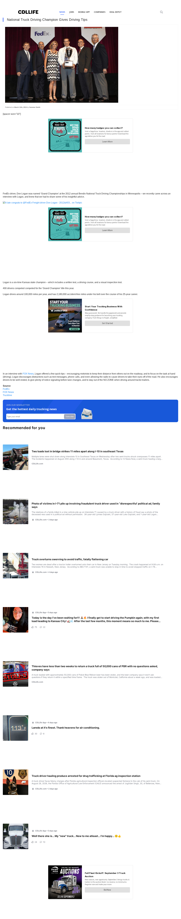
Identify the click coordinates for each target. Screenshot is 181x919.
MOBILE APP (84, 12)
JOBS (71, 12)
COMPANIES (99, 12)
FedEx (6, 389)
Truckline (7, 395)
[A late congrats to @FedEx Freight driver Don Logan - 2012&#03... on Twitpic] (42, 202)
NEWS (62, 12)
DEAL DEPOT (116, 12)
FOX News (28, 373)
